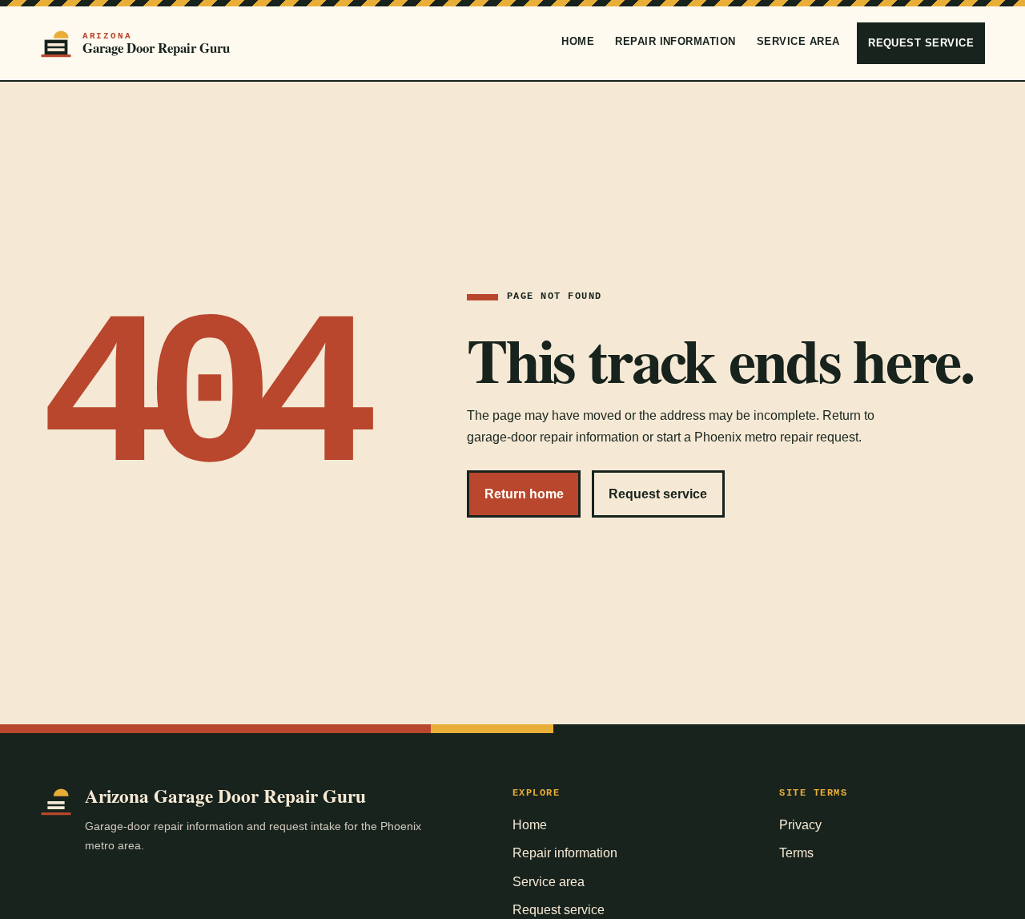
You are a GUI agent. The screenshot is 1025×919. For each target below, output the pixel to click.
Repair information (675, 41)
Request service (921, 43)
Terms (796, 853)
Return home (524, 494)
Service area (798, 41)
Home (577, 41)
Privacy (800, 825)
